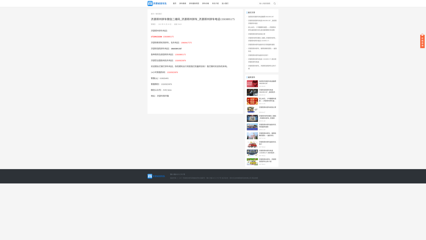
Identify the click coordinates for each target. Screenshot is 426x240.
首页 (174, 3)
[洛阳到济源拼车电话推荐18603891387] (252, 81)
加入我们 (225, 3)
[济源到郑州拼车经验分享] (252, 107)
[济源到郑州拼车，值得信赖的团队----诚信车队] (252, 133)
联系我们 (159, 14)
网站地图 (255, 178)
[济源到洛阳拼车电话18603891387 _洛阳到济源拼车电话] (252, 90)
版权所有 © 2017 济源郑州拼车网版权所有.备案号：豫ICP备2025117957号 (195, 178)
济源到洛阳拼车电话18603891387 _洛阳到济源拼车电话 (268, 92)
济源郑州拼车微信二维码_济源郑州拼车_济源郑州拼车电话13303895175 (267, 118)
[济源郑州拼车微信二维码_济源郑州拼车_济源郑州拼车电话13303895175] (252, 116)
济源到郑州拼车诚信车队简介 (258, 55)
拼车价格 (205, 3)
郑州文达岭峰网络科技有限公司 (240, 178)
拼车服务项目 (194, 3)
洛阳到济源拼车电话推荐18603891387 (261, 17)
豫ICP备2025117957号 (177, 174)
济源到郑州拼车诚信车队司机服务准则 (261, 44)
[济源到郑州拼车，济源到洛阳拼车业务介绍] (252, 159)
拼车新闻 (182, 3)
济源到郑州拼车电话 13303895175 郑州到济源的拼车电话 (267, 153)
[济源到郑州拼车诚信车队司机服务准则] (252, 125)
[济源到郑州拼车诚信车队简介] (252, 142)
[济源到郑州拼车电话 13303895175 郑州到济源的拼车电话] (252, 151)
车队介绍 (215, 3)
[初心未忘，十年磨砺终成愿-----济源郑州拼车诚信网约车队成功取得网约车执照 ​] (252, 99)
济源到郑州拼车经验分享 (256, 34)
